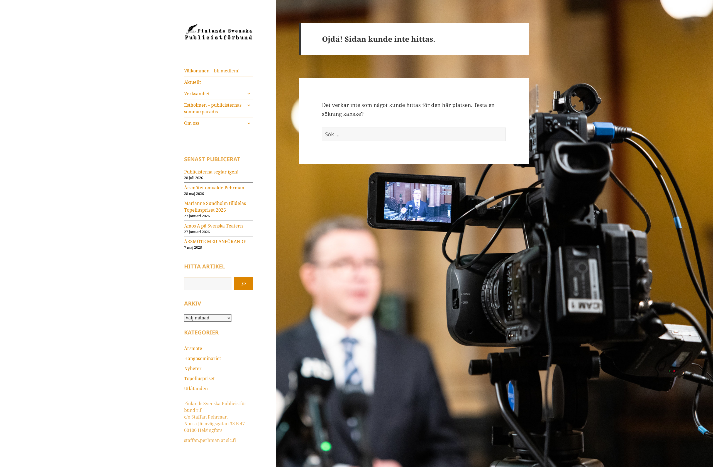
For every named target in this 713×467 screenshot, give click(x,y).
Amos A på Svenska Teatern (213, 226)
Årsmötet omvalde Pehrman (214, 188)
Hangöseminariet (202, 358)
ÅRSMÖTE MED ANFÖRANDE (215, 241)
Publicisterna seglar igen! (211, 172)
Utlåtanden (196, 388)
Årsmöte (193, 348)
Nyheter (193, 368)
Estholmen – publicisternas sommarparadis (212, 108)
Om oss (191, 123)
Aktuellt (192, 82)
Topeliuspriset (199, 378)
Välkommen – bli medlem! (212, 71)
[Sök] (243, 283)
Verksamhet (197, 94)
